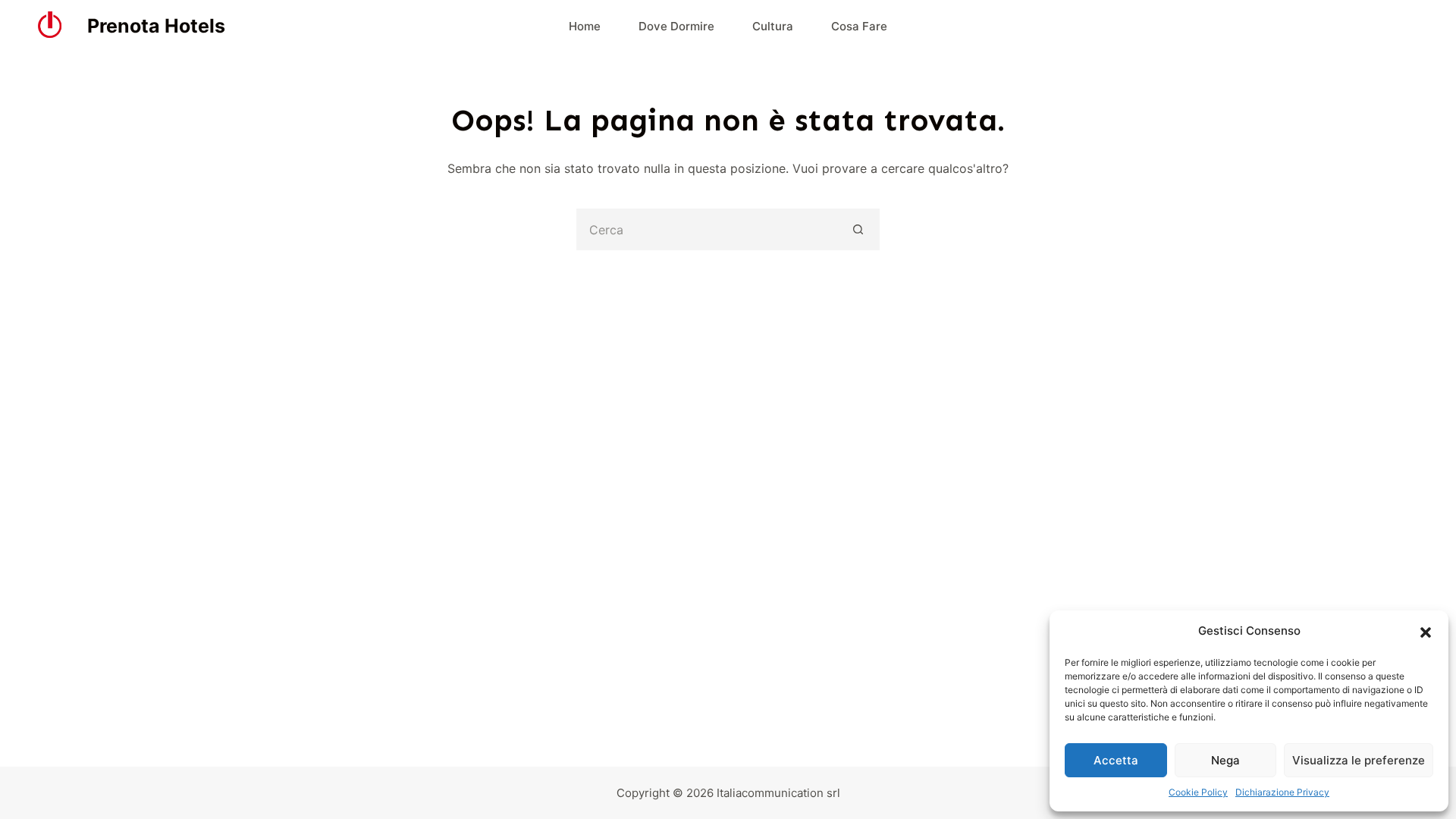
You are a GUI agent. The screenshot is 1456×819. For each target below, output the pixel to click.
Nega (1225, 760)
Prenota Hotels (156, 25)
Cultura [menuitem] (772, 26)
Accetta (1116, 760)
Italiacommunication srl (778, 793)
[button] (1425, 631)
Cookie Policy (1198, 792)
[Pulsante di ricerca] (859, 229)
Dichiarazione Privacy (1282, 792)
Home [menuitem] (585, 26)
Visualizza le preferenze (1358, 760)
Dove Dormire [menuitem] (676, 26)
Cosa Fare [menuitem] (859, 26)
